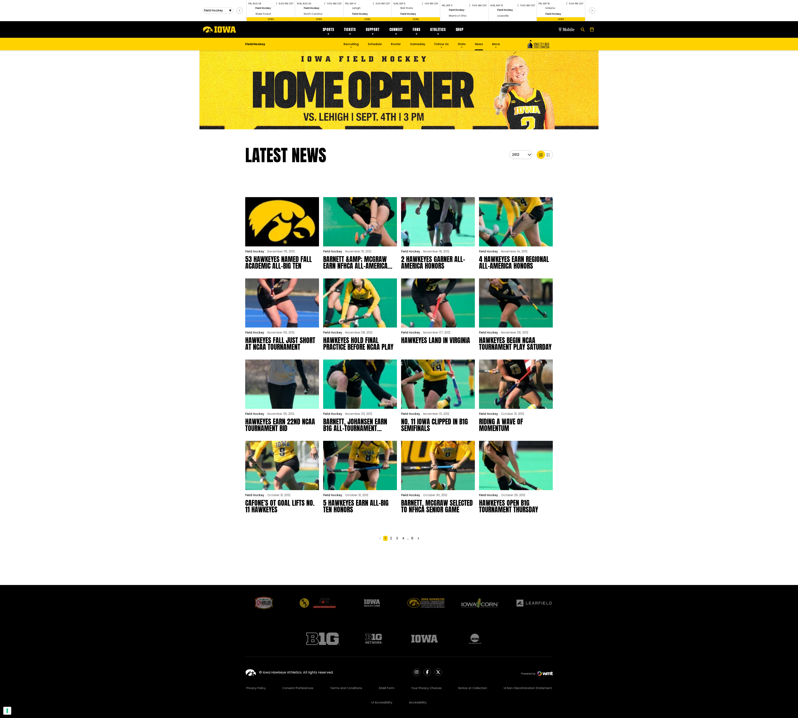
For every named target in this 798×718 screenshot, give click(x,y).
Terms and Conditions (346, 688)
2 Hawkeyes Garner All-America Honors (433, 262)
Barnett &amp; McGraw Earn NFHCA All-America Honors (355, 262)
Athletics (438, 29)
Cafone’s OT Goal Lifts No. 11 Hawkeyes (279, 506)
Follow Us (441, 44)
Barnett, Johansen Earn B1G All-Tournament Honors (355, 425)
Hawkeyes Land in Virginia (435, 340)
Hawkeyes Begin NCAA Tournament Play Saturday (515, 343)
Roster (396, 44)
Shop (460, 29)
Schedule (375, 44)
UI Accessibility (381, 702)
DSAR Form (386, 688)
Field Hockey (254, 251)
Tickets (350, 29)
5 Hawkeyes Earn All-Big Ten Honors (356, 506)
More (496, 44)
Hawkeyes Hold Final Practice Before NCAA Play (358, 343)
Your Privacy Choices (426, 688)
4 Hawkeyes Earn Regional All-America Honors (514, 262)
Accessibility (418, 702)
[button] (239, 10)
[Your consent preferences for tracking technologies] (7, 711)
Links (271, 19)
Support (372, 29)
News (479, 44)
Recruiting (351, 44)
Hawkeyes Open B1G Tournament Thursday (508, 506)
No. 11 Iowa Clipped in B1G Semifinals (434, 425)
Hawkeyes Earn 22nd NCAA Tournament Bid (280, 425)
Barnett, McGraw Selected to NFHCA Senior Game (437, 506)
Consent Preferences (297, 688)
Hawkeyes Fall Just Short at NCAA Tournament (280, 343)
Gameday (417, 44)
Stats (462, 44)
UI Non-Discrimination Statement (528, 688)
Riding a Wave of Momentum (501, 425)
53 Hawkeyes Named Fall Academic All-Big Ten (278, 262)
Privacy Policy (256, 688)
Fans (416, 29)
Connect (396, 29)
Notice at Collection (472, 688)
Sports (328, 29)
